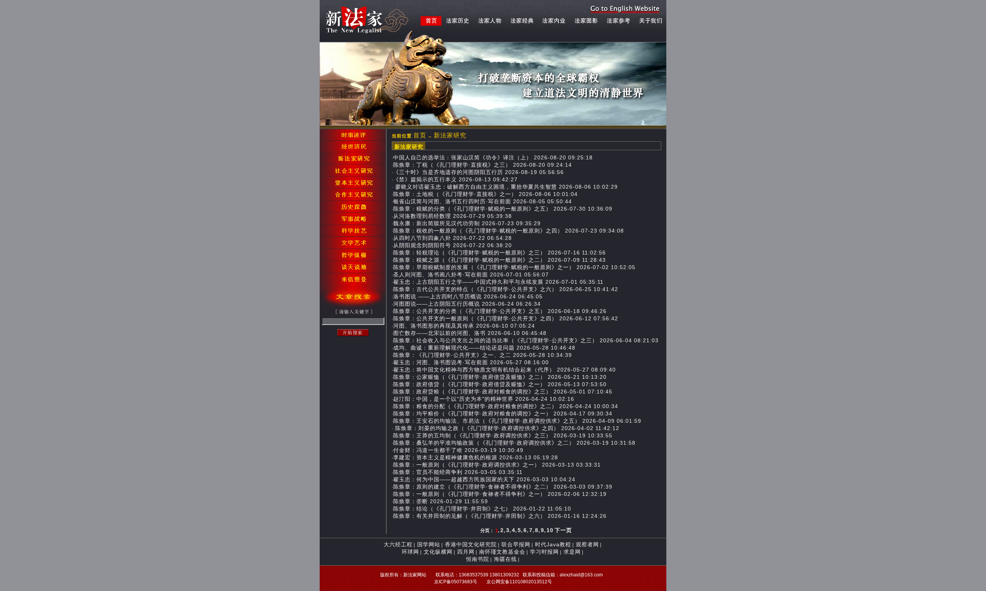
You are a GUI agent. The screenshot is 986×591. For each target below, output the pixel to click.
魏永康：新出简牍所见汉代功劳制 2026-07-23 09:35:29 (467, 223)
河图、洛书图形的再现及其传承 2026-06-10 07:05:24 (464, 326)
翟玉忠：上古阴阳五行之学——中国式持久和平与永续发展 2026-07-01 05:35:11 (498, 282)
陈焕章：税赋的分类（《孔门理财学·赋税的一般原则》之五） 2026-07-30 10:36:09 (502, 209)
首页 (419, 135)
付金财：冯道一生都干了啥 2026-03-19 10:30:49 (458, 450)
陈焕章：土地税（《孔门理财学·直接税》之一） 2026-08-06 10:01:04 (485, 194)
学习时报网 (544, 552)
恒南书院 (477, 559)
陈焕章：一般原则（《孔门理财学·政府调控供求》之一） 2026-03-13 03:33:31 (497, 465)
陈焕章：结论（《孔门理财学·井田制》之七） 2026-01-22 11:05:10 (482, 509)
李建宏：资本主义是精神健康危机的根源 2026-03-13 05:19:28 (475, 457)
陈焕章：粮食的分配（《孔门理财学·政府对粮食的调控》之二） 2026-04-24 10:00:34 (505, 406)
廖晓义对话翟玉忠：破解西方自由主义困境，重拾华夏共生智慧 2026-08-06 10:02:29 (505, 187)
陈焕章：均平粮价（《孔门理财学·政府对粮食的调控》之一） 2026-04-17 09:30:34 (502, 413)
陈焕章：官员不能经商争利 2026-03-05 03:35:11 (458, 472)
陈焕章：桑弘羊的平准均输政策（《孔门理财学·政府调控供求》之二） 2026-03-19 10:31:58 (514, 443)
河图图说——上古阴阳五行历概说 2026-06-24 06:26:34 (467, 304)
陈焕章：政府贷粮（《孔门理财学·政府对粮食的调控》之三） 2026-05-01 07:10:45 (502, 391)
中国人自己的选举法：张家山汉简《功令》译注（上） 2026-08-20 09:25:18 (493, 157)
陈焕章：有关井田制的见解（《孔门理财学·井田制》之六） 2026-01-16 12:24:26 (500, 516)
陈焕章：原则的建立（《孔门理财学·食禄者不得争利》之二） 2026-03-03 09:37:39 (502, 487)
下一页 (563, 530)
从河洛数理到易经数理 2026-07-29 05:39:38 (452, 216)
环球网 (410, 552)
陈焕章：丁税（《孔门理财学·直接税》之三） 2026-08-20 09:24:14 (482, 165)
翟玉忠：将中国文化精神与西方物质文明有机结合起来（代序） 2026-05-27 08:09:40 (504, 370)
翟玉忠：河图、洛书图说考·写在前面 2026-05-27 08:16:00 (471, 362)
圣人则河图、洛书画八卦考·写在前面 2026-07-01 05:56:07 (471, 274)
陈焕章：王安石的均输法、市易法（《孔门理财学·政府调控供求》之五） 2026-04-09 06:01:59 (517, 421)
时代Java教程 (553, 544)
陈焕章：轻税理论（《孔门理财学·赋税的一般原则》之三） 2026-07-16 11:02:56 (499, 252)
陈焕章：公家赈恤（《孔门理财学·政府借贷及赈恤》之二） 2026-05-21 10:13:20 (500, 377)
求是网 (572, 552)
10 (550, 530)
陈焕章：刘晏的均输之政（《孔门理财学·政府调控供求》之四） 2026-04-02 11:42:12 (506, 428)
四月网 (466, 552)
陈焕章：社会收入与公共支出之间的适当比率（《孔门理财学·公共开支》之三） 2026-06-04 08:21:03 (526, 340)
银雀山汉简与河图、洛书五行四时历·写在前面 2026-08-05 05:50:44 (482, 201)
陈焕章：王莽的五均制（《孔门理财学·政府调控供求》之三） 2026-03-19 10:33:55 (502, 435)
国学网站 (428, 544)
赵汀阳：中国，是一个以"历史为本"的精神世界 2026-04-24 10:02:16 (483, 399)
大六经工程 (398, 544)
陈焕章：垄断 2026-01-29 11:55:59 (440, 501)
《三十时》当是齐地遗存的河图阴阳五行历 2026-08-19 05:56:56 (478, 172)
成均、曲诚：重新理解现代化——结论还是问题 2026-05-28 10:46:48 (484, 348)
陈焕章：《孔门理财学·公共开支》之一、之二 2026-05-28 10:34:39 (482, 355)
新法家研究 (450, 135)
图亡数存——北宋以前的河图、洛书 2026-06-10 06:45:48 (470, 333)
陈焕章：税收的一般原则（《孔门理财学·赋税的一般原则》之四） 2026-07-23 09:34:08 (508, 231)
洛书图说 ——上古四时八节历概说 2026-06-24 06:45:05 (468, 296)
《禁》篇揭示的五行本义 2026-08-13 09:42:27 (455, 179)
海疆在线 (505, 559)
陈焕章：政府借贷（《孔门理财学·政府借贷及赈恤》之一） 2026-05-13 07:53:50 (500, 384)
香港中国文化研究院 (471, 544)
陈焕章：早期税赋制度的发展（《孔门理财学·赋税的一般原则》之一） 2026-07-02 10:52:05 (514, 267)
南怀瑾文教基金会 (502, 552)
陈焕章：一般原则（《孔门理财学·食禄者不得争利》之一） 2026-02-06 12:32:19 (500, 494)
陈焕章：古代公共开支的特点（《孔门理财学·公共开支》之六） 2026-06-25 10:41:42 (505, 289)
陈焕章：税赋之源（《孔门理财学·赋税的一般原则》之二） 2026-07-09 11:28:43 (499, 260)
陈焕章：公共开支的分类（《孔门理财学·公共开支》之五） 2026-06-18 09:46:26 (500, 311)
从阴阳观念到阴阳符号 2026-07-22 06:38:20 (452, 245)
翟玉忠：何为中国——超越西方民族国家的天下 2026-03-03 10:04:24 (484, 479)
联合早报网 (515, 544)
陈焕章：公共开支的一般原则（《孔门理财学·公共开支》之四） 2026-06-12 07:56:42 (505, 318)
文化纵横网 (438, 552)
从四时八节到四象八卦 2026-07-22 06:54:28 (452, 238)
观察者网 (587, 544)
